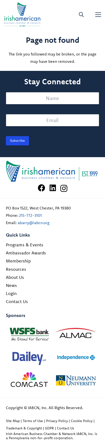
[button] (81, 14)
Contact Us (17, 301)
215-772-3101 (30, 215)
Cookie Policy (82, 421)
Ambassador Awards (26, 253)
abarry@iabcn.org (33, 222)
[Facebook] (41, 188)
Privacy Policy (57, 421)
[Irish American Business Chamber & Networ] (52, 171)
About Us (15, 277)
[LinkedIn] (53, 188)
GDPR (49, 428)
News (11, 285)
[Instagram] (63, 188)
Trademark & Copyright (24, 428)
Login (11, 293)
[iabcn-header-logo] (22, 14)
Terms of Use (33, 421)
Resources (16, 269)
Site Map (13, 421)
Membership (18, 261)
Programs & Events (24, 245)
